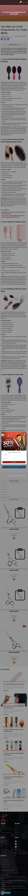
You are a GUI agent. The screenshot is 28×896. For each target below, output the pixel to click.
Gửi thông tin (14, 462)
